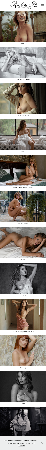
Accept (31, 443)
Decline (21, 445)
